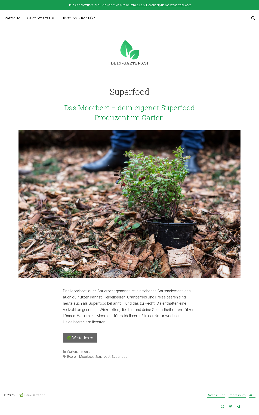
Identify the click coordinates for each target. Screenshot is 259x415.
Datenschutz (216, 395)
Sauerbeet (102, 357)
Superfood (119, 357)
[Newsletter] (238, 406)
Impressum (237, 395)
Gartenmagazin (40, 18)
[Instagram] (222, 406)
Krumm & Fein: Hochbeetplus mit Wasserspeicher (158, 5)
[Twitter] (230, 406)
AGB (252, 395)
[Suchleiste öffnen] (253, 18)
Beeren (72, 357)
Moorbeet (86, 357)
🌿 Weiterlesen (79, 337)
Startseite (12, 18)
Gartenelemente (79, 352)
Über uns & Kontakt (78, 18)
